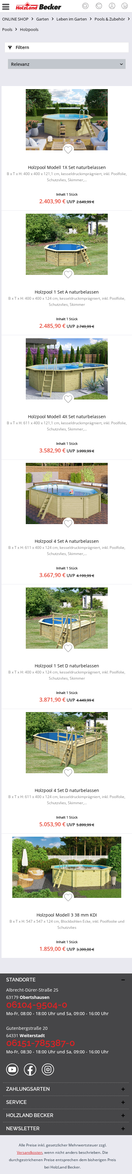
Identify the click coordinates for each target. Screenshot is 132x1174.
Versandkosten (29, 1152)
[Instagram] (50, 1070)
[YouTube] (14, 1070)
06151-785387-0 (40, 1042)
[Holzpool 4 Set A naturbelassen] (67, 493)
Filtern (21, 47)
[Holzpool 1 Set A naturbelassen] (67, 244)
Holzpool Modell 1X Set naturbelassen (67, 173)
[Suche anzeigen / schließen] (85, 7)
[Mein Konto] (112, 6)
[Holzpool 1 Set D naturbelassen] (67, 618)
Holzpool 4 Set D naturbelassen (66, 796)
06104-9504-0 (36, 1004)
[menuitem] (85, 6)
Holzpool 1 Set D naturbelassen (66, 672)
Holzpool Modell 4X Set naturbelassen (67, 423)
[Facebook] (32, 1070)
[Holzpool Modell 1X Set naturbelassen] (67, 119)
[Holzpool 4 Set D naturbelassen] (67, 742)
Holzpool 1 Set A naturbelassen (66, 298)
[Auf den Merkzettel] (68, 150)
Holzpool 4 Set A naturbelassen (66, 547)
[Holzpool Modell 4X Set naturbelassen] (67, 368)
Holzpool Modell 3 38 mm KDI (67, 921)
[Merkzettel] (99, 6)
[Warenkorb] (126, 6)
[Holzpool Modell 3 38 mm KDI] (67, 867)
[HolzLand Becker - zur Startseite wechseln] (38, 6)
